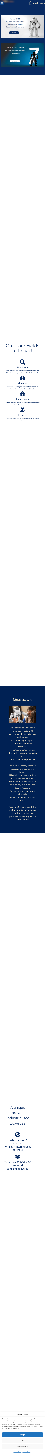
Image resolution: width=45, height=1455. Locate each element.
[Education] (22, 377)
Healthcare (22, 399)
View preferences (22, 1446)
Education (22, 383)
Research (22, 367)
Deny (22, 1440)
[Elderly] (22, 409)
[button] (2, 3)
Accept (22, 1435)
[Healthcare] (22, 393)
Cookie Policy (17, 1452)
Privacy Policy (26, 1452)
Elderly (22, 415)
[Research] (22, 362)
